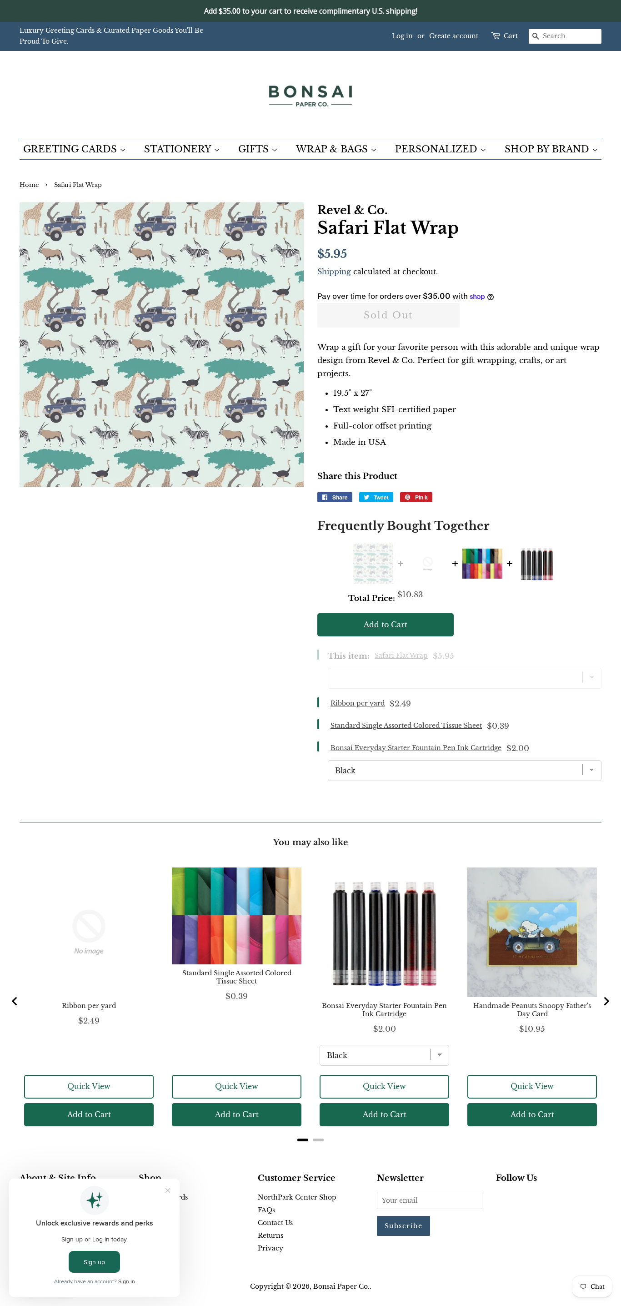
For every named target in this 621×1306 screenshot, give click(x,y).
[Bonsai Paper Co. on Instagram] (531, 1199)
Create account (453, 36)
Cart (511, 36)
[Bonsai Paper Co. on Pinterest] (516, 1199)
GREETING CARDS (71, 149)
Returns (270, 1235)
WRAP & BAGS (333, 149)
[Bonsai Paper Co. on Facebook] (501, 1199)
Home (29, 185)
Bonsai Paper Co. (341, 1286)
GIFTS (254, 149)
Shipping (334, 271)
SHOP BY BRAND (548, 149)
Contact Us (275, 1223)
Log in (402, 36)
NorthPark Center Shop (297, 1197)
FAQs (266, 1210)
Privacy (270, 1248)
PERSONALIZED (437, 149)
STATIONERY (179, 149)
